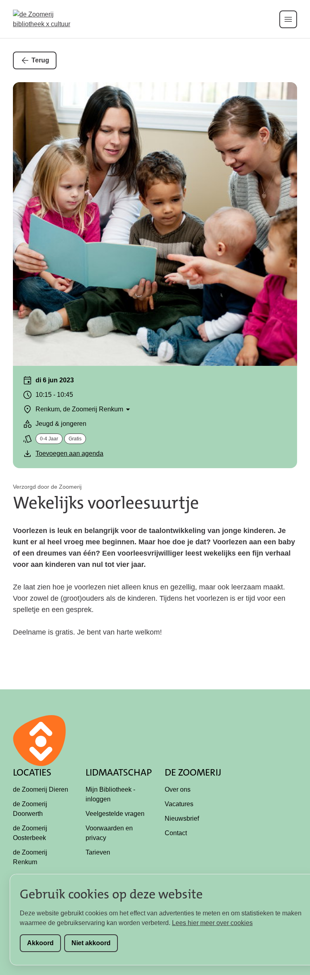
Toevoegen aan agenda (69, 453)
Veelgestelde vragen (115, 813)
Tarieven (98, 852)
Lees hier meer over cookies (212, 922)
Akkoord (40, 943)
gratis (75, 439)
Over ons (178, 789)
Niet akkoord (91, 943)
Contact (176, 833)
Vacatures (179, 804)
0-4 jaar (49, 439)
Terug (40, 60)
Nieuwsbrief (182, 818)
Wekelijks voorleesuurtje (106, 503)
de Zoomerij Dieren (40, 789)
